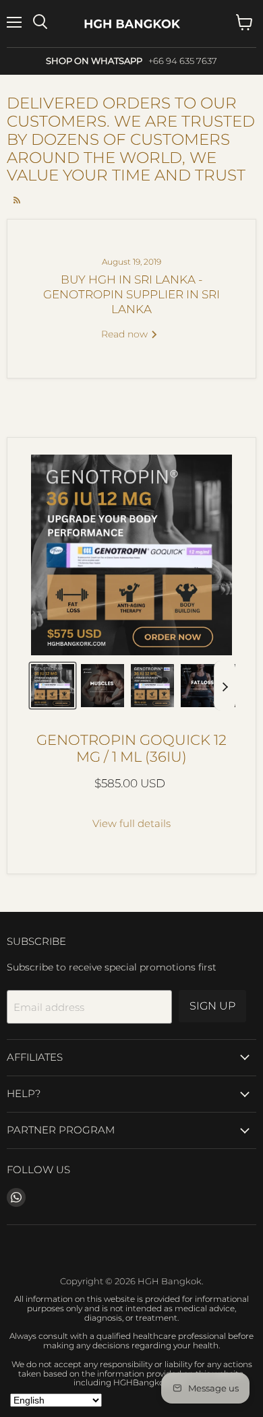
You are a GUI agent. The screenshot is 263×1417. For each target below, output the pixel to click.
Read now (125, 334)
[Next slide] (224, 686)
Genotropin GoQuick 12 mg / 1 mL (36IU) (131, 748)
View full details (131, 823)
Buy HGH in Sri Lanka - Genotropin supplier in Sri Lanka (131, 294)
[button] (53, 685)
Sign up (212, 1005)
